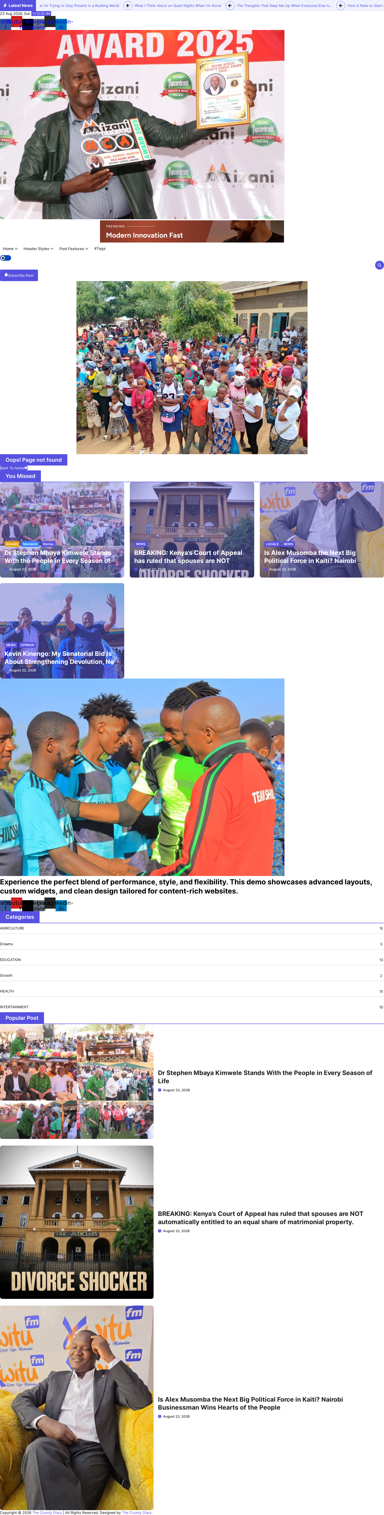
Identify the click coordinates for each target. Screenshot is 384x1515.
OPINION (27, 645)
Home (8, 249)
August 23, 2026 (23, 569)
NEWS (140, 544)
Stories (48, 544)
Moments (30, 544)
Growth (12, 544)
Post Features (71, 249)
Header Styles (36, 249)
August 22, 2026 (152, 569)
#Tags (100, 248)
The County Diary (47, 1512)
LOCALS (272, 544)
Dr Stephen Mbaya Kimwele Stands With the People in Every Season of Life (57, 561)
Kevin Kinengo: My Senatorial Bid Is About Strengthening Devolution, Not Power (60, 662)
